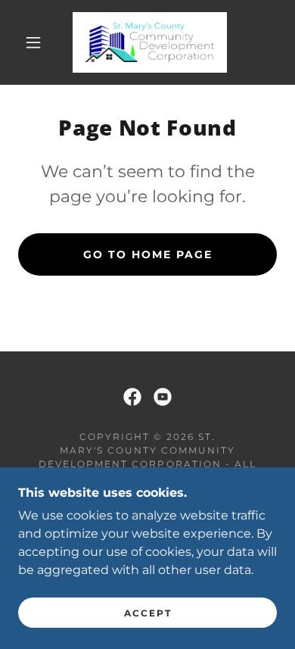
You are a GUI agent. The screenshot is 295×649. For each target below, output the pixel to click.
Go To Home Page (148, 254)
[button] (33, 42)
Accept (148, 613)
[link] (150, 42)
